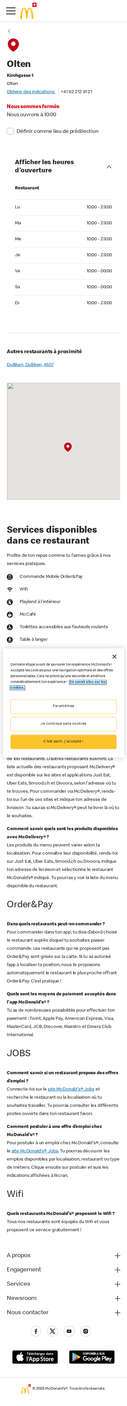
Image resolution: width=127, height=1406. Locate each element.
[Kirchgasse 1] (68, 447)
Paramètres (63, 706)
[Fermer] (114, 656)
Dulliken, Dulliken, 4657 (30, 365)
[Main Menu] (11, 11)
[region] (63, 702)
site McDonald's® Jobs (71, 1089)
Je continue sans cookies (63, 724)
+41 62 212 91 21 (76, 92)
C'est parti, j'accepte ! (63, 742)
